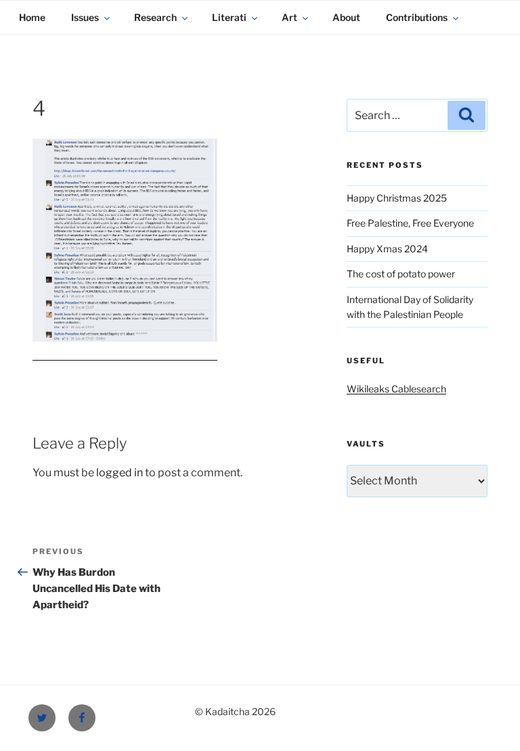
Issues (85, 17)
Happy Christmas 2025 (397, 198)
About (346, 17)
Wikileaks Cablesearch (396, 388)
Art (289, 17)
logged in (119, 472)
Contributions (417, 17)
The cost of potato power (401, 273)
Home (32, 17)
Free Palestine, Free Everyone (410, 223)
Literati (229, 17)
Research (155, 17)
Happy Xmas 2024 (387, 248)
